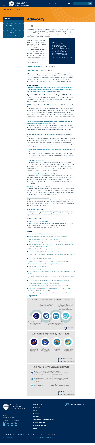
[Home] (19, 3)
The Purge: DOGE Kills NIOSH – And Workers (40, 258)
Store (35, 428)
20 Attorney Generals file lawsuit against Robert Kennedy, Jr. (44, 249)
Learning (36, 413)
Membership (37, 407)
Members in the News (39, 425)
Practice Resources (39, 422)
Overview (7, 22)
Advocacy (9, 9)
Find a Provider (32, 434)
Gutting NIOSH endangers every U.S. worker (40, 269)
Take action (31, 70)
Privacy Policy (51, 434)
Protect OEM (8, 25)
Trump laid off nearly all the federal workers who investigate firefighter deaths (48, 280)
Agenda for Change (10, 32)
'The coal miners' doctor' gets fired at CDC (39, 266)
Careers (35, 410)
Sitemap (42, 434)
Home (4, 9)
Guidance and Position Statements (43, 419)
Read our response (33, 66)
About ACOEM (37, 404)
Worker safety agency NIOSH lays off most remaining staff (43, 251)
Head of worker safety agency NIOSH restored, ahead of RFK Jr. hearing (47, 239)
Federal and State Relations (12, 36)
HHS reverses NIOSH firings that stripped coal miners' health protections (47, 242)
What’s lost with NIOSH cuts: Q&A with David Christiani (42, 234)
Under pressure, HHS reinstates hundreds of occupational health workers (47, 236)
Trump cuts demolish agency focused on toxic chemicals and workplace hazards (49, 293)
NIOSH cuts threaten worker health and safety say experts (43, 283)
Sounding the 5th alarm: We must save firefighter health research (45, 264)
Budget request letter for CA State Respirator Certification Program (47, 134)
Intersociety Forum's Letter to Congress (39, 174)
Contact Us (21, 434)
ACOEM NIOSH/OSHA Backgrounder (37, 221)
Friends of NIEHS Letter (34, 161)
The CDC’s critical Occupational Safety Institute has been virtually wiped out (48, 286)
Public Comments (9, 29)
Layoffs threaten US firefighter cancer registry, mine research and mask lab (48, 261)
